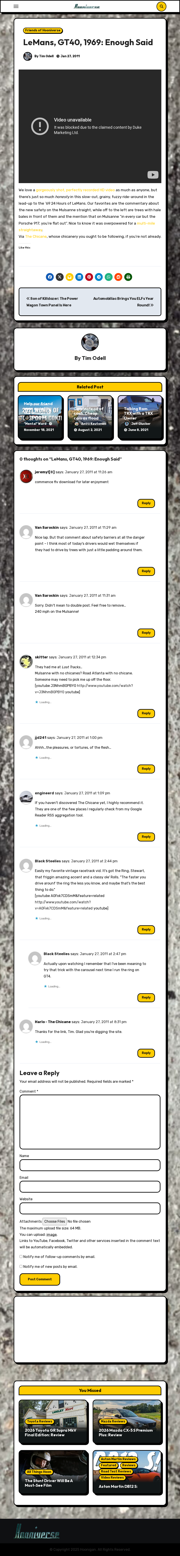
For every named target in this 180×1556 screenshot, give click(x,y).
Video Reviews (112, 1477)
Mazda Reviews (113, 1421)
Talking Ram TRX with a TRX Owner (138, 413)
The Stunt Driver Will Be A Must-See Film (49, 1483)
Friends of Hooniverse (42, 30)
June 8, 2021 (138, 430)
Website (26, 1199)
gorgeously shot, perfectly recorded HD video (75, 190)
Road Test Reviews (116, 1471)
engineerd (44, 793)
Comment (29, 1091)
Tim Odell (94, 358)
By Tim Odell (44, 56)
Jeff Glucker (141, 424)
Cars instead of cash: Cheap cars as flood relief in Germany (88, 418)
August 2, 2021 (90, 430)
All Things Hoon (39, 1472)
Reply (146, 503)
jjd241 (40, 738)
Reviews (128, 1465)
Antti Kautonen (93, 424)
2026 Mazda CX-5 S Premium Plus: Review (126, 1433)
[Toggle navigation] (16, 6)
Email (24, 1177)
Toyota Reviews (39, 1421)
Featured (108, 1465)
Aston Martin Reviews (118, 1459)
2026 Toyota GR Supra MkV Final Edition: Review (50, 1433)
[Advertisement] (90, 1330)
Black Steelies (48, 861)
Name (24, 1156)
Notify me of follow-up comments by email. (59, 1257)
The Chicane (36, 236)
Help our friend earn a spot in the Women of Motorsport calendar (38, 413)
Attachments (31, 1221)
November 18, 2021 (39, 430)
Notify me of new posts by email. (50, 1267)
